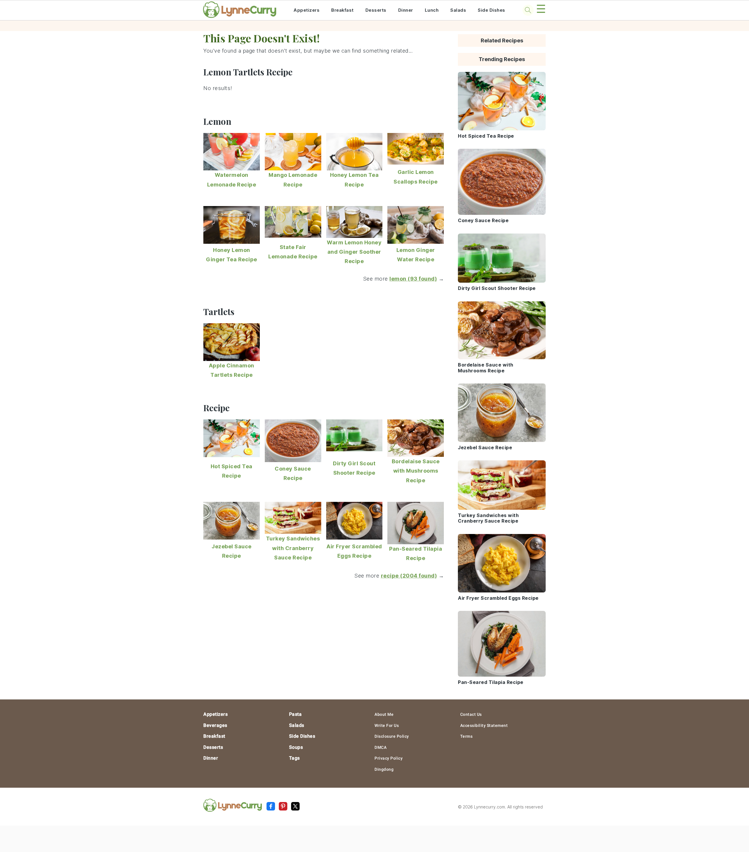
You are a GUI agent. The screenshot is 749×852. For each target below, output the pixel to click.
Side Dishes (491, 10)
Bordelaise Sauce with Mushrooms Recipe (416, 470)
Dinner (405, 10)
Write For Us (386, 725)
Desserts (375, 10)
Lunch (432, 10)
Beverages (215, 725)
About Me (384, 714)
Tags (294, 758)
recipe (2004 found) (409, 576)
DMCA (380, 747)
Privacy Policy (388, 758)
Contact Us (471, 714)
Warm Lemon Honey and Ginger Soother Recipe (354, 252)
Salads (458, 10)
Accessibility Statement (484, 725)
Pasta (295, 714)
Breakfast (342, 10)
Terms (466, 736)
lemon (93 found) (413, 279)
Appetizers (306, 10)
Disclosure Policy (391, 736)
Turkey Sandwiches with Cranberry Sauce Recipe (293, 548)
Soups (296, 747)
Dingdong (384, 769)
